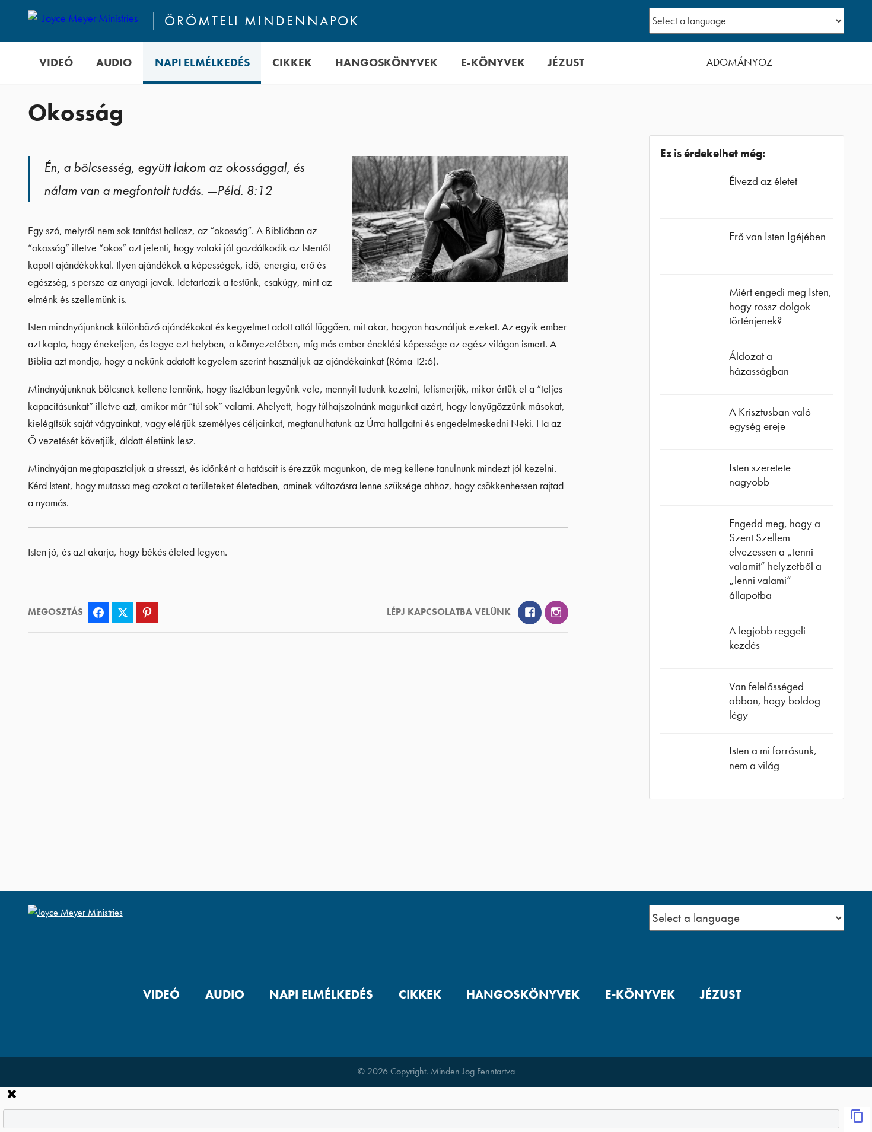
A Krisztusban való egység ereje (770, 418)
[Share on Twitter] (122, 612)
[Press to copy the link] (857, 1119)
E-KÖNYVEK (493, 62)
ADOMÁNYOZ (739, 62)
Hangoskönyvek (386, 62)
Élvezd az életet (763, 181)
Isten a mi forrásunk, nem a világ (773, 757)
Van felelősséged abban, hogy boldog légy (774, 700)
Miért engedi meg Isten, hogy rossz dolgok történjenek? (780, 306)
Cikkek (292, 62)
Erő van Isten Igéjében (777, 236)
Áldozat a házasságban (759, 363)
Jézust (566, 62)
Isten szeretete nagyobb (760, 474)
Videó (56, 62)
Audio (114, 62)
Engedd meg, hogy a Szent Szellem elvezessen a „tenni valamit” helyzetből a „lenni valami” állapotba (775, 559)
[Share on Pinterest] (147, 612)
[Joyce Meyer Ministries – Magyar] (85, 20)
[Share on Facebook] (98, 612)
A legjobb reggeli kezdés (767, 637)
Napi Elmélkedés (202, 62)
